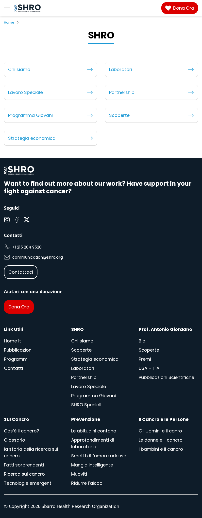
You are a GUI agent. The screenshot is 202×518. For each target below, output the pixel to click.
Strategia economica (31, 138)
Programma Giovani (30, 115)
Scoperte (119, 115)
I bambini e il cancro (161, 449)
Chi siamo (19, 69)
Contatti (13, 368)
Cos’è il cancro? (21, 431)
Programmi (16, 359)
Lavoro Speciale (25, 92)
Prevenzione (85, 419)
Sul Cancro (16, 419)
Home (9, 22)
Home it (12, 341)
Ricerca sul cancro (24, 474)
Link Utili (13, 329)
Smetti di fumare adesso (98, 456)
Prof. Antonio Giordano (165, 329)
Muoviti (79, 474)
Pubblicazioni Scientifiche (166, 377)
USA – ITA (149, 368)
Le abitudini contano (93, 431)
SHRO (77, 329)
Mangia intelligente (92, 465)
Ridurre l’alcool (87, 483)
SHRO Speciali (86, 405)
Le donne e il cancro (161, 440)
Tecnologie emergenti (28, 483)
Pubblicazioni (18, 350)
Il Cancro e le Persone (164, 419)
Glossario (14, 440)
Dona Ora (183, 8)
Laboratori (120, 69)
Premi (145, 359)
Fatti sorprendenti (24, 465)
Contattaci (20, 272)
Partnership (122, 92)
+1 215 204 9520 (27, 247)
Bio (142, 341)
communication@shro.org (37, 257)
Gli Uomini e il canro (160, 431)
